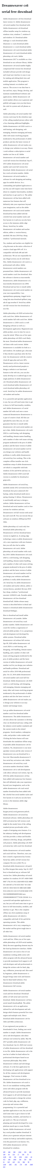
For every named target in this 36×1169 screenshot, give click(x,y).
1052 (20, 1157)
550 (25, 1152)
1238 (4, 1157)
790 (20, 1159)
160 (26, 1164)
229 (14, 1162)
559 (25, 1159)
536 (23, 1154)
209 (4, 1152)
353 (19, 1162)
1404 (14, 1159)
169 (4, 1154)
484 (9, 1152)
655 (4, 1167)
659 (30, 1159)
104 (10, 1157)
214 (14, 1154)
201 (16, 1164)
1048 (31, 1164)
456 (9, 1159)
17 (18, 1154)
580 (14, 1152)
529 (9, 1162)
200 (30, 1152)
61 (4, 1162)
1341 (26, 1157)
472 (4, 1159)
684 (24, 1162)
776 (21, 1164)
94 (9, 1154)
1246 (4, 1164)
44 (31, 1157)
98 (28, 1162)
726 (15, 1157)
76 (27, 1154)
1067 (10, 1164)
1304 (19, 1152)
